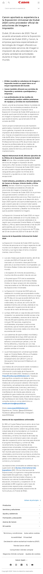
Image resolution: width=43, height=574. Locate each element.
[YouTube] (32, 565)
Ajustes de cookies (32, 554)
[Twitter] (27, 565)
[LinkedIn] (21, 565)
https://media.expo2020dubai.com (16, 376)
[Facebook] (11, 565)
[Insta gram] (16, 565)
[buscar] (9, 2)
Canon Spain (20, 560)
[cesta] (3, 2)
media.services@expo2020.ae (14, 404)
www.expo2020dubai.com (17, 408)
